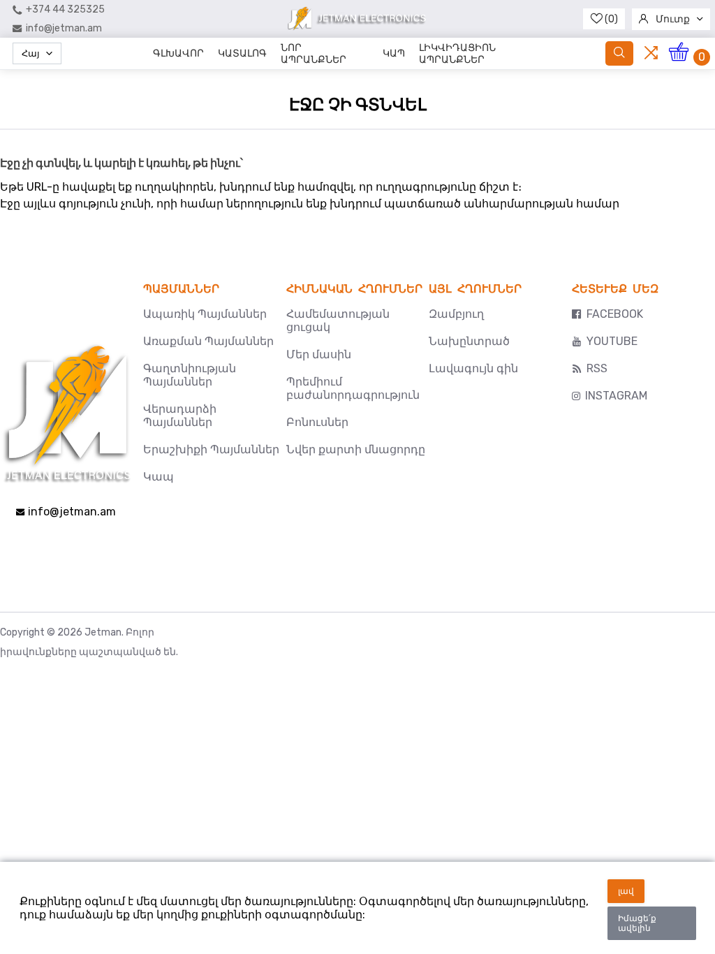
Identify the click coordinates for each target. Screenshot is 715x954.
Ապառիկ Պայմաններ (205, 314)
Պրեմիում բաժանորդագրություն (353, 388)
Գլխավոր (178, 53)
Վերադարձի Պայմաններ (179, 415)
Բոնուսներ (317, 422)
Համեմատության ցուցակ (338, 320)
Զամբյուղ (456, 314)
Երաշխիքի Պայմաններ (211, 449)
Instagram (616, 395)
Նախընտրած (469, 341)
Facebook (615, 314)
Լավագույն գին (473, 368)
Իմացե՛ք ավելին (637, 923)
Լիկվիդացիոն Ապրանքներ (457, 54)
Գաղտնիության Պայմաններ (189, 375)
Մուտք (673, 19)
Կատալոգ (242, 53)
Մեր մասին (318, 354)
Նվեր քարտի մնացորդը (355, 449)
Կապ (394, 53)
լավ (626, 891)
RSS (597, 368)
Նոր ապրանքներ (313, 54)
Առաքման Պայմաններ (208, 341)
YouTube (612, 341)
